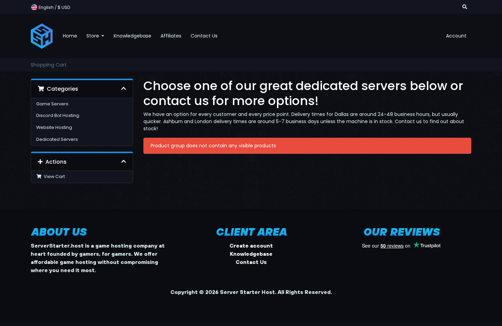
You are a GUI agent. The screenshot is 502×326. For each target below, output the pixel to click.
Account (456, 35)
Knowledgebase (132, 35)
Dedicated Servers (57, 139)
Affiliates (171, 35)
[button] (465, 7)
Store (93, 35)
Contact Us (204, 35)
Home (70, 35)
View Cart (53, 176)
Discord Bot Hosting (57, 115)
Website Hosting (54, 127)
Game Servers (52, 104)
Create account (251, 245)
